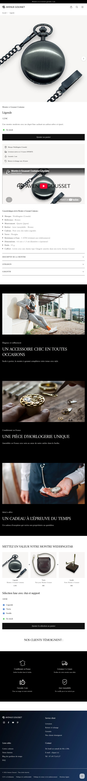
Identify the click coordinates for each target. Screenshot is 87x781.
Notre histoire (7, 752)
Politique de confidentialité (23, 777)
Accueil (4, 13)
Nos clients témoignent (53, 735)
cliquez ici (55, 752)
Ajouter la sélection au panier (43, 626)
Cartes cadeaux (7, 748)
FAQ (4, 760)
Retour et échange (51, 727)
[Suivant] (83, 58)
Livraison (48, 723)
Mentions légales (64, 777)
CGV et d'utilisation (8, 777)
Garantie (48, 731)
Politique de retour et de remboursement (45, 777)
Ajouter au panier (43, 137)
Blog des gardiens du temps (12, 756)
